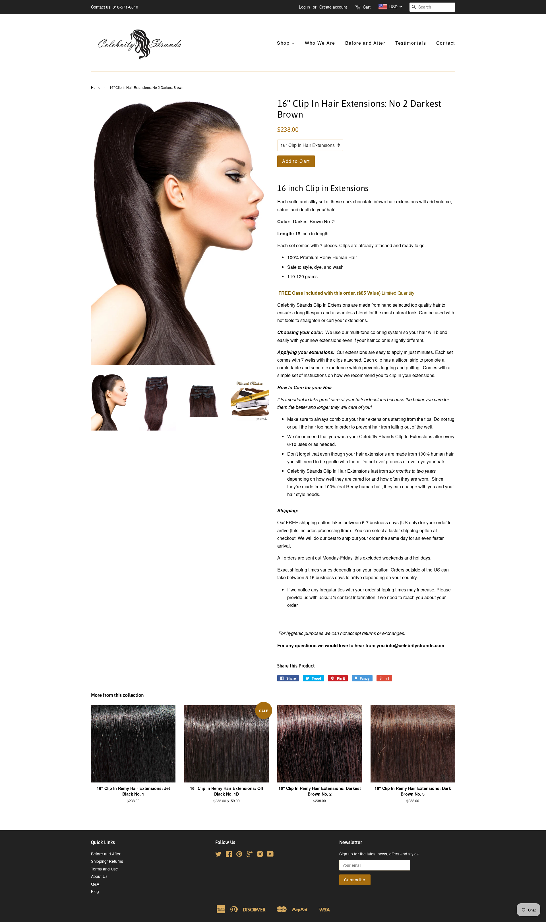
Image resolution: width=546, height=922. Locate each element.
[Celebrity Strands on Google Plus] (249, 855)
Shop (284, 43)
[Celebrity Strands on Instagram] (260, 855)
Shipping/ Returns (107, 861)
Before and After (365, 43)
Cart (367, 7)
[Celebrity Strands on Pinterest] (239, 855)
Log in (304, 7)
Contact (445, 43)
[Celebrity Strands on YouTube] (270, 855)
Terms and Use (104, 869)
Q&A (95, 884)
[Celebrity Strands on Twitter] (218, 855)
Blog (95, 891)
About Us (99, 876)
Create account (333, 7)
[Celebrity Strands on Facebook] (229, 855)
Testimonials (410, 43)
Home (95, 87)
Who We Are (320, 43)
